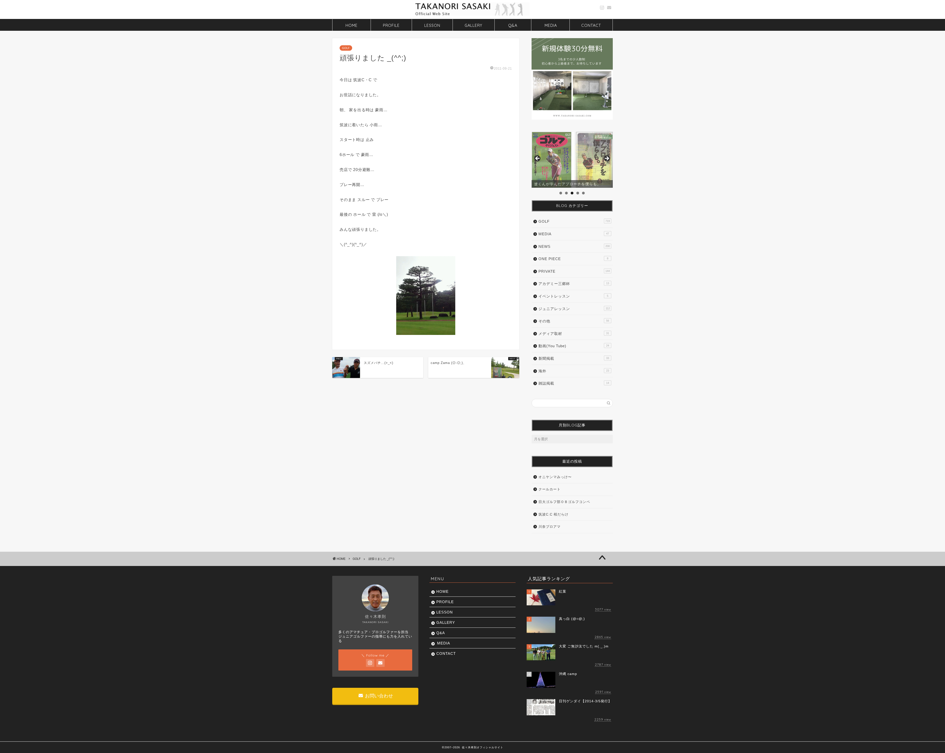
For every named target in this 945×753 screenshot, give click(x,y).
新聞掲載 (573, 358)
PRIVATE (574, 271)
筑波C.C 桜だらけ (553, 514)
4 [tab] (577, 193)
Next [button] (606, 158)
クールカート (549, 489)
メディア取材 (573, 333)
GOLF (346, 48)
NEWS (574, 246)
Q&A (512, 25)
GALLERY (473, 25)
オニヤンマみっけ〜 (555, 477)
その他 (573, 321)
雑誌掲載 (573, 383)
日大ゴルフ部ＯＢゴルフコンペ (564, 502)
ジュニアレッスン (574, 309)
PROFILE (391, 25)
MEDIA (551, 25)
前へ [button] (537, 158)
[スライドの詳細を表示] (572, 160)
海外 (573, 371)
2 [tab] (566, 193)
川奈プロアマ (549, 527)
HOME (352, 25)
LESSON (432, 25)
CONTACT (591, 25)
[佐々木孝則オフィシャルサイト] (472, 15)
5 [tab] (583, 193)
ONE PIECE (573, 259)
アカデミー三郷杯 (573, 284)
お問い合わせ (378, 695)
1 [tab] (560, 193)
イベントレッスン (573, 296)
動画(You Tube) (573, 346)
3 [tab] (572, 193)
